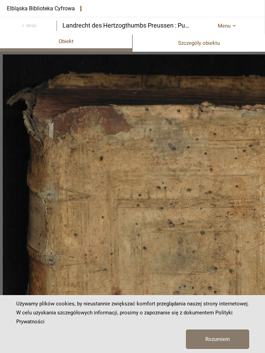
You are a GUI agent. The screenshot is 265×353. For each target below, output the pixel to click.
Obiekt (66, 41)
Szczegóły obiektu (199, 43)
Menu (224, 26)
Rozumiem (217, 339)
